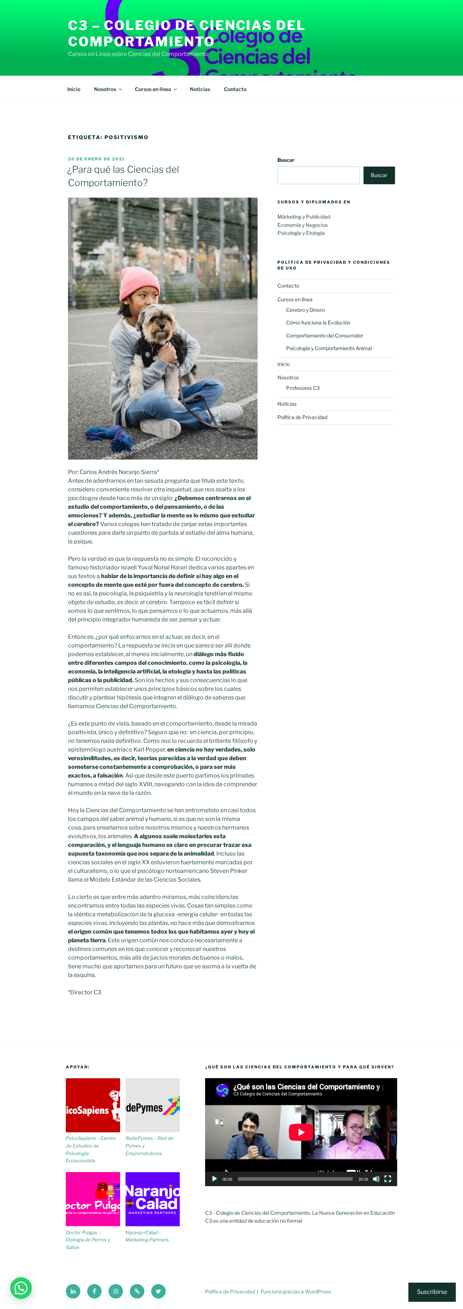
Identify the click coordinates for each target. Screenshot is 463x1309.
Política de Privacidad (302, 417)
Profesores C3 (303, 388)
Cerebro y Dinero (305, 310)
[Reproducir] (214, 1179)
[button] (21, 1288)
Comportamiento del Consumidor (324, 335)
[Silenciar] (376, 1179)
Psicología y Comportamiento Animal (329, 348)
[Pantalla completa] (387, 1179)
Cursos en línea (153, 89)
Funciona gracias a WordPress (296, 1291)
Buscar (285, 160)
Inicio (73, 89)
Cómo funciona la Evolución (318, 322)
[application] (301, 1132)
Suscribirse (432, 1291)
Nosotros (105, 89)
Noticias (200, 89)
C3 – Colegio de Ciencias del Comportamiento (187, 33)
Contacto (235, 89)
